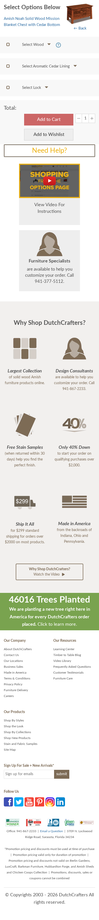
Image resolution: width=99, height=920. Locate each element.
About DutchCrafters (18, 649)
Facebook (8, 801)
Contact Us (11, 655)
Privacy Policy (13, 684)
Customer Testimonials (68, 672)
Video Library (62, 660)
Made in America (15, 672)
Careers (9, 696)
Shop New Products (17, 738)
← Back (80, 28)
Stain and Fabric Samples (20, 743)
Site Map (10, 749)
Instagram (50, 801)
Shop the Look (13, 726)
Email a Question (51, 831)
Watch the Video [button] (49, 571)
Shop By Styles (14, 720)
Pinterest (39, 801)
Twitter (18, 801)
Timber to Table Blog (67, 655)
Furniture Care (63, 678)
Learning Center (63, 649)
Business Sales (13, 666)
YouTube (29, 801)
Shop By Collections (17, 732)
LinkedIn (60, 801)
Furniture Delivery (16, 690)
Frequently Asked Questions (72, 666)
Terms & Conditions (17, 678)
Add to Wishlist (49, 134)
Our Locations (13, 660)
